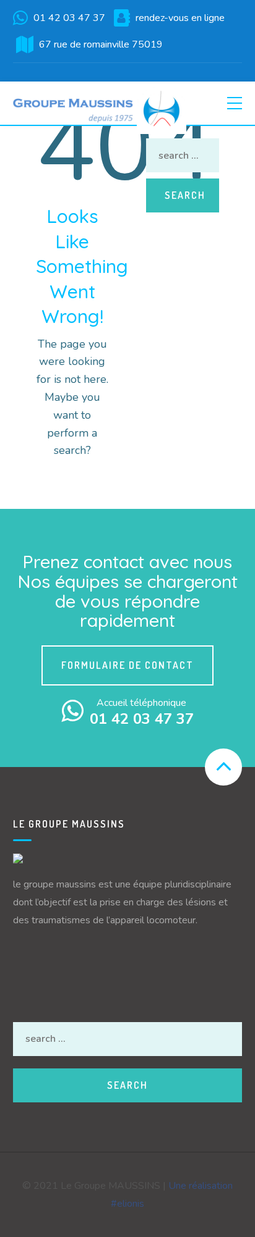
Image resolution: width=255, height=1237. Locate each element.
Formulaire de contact (127, 665)
